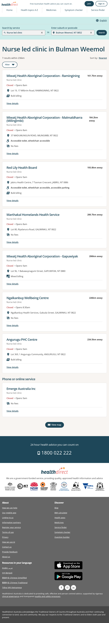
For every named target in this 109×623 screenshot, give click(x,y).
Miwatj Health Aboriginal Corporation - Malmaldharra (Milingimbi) (44, 119)
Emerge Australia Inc (21, 388)
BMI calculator (60, 512)
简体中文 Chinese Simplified (14, 577)
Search (102, 32)
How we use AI (8, 542)
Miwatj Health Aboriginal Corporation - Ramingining (43, 75)
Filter (11, 65)
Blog (56, 508)
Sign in (101, 3)
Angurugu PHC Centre (22, 339)
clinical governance (10, 596)
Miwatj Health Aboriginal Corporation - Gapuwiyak (42, 256)
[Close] (42, 33)
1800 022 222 (56, 452)
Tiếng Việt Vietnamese (12, 587)
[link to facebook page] (61, 587)
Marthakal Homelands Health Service (33, 214)
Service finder (98, 10)
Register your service (11, 527)
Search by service (11, 27)
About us (6, 556)
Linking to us (7, 517)
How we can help (9, 508)
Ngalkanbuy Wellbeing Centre (28, 298)
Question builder (62, 537)
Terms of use (8, 532)
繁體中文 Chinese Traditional (15, 582)
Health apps (59, 517)
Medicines (51, 10)
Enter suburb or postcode (64, 27)
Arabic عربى (7, 568)
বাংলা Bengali (7, 573)
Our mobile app (9, 512)
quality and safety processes (47, 596)
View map (57, 425)
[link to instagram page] (67, 587)
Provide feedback (9, 552)
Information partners (11, 522)
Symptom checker (62, 532)
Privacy (5, 537)
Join (89, 3)
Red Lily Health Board (22, 167)
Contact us (7, 547)
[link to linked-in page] (73, 587)
